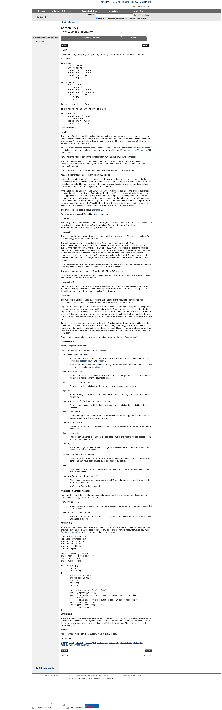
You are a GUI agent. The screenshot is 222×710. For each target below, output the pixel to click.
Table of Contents (92, 38)
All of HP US (143, 19)
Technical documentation (46, 38)
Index (134, 38)
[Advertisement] (15, 354)
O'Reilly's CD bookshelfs (118, 2)
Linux (142, 2)
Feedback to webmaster (132, 675)
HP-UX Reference (68, 22)
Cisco (148, 2)
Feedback (39, 42)
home (103, 2)
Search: (91, 14)
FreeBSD (134, 2)
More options (143, 15)
